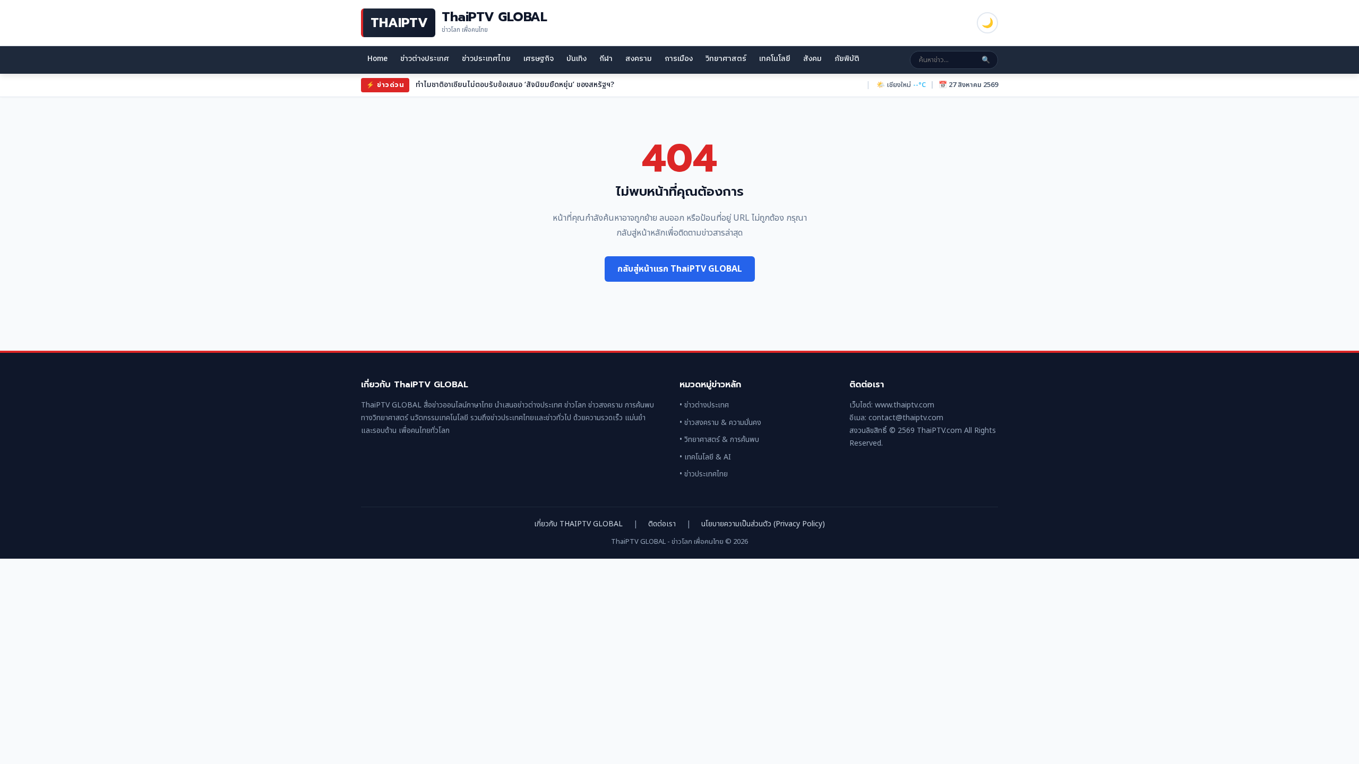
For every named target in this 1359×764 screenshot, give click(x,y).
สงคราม (638, 59)
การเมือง (679, 59)
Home (377, 59)
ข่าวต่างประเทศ (424, 59)
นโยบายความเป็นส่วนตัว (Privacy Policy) (763, 523)
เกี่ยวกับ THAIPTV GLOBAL (578, 523)
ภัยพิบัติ (847, 59)
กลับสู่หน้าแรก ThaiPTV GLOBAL (679, 269)
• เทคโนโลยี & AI (705, 457)
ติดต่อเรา (662, 523)
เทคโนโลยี (774, 59)
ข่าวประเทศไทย (486, 59)
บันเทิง (576, 59)
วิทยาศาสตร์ (726, 59)
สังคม (812, 59)
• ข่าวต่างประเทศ (704, 405)
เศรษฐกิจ (538, 59)
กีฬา (606, 59)
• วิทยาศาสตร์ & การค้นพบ (719, 439)
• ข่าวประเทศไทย (704, 474)
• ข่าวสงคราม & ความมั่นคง (720, 422)
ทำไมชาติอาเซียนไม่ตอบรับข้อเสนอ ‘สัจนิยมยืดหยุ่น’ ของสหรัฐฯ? (515, 84)
